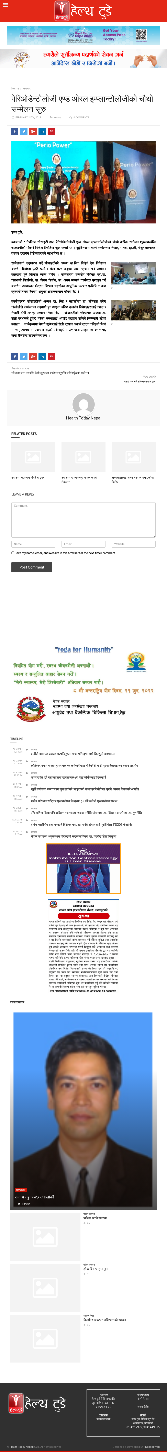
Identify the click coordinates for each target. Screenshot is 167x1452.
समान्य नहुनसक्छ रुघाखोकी (34, 1196)
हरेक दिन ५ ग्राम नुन (96, 1269)
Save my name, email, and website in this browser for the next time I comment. (65, 553)
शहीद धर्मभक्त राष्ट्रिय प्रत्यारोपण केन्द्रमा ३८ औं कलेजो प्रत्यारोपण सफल (74, 801)
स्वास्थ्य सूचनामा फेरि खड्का (28, 477)
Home (15, 88)
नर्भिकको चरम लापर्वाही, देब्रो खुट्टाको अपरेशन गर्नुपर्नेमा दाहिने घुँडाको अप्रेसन (50, 373)
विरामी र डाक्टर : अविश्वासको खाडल (105, 1320)
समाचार (27, 88)
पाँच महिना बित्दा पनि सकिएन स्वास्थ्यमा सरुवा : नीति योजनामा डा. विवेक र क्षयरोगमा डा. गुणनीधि (86, 812)
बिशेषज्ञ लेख (20, 1190)
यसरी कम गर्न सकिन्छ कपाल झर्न (140, 381)
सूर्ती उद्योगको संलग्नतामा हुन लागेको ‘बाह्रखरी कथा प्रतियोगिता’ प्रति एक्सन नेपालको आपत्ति (85, 789)
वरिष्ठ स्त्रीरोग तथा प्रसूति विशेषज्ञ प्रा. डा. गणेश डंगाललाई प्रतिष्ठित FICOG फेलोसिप (82, 824)
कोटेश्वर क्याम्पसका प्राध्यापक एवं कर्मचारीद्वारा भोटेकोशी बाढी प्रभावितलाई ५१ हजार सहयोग (84, 765)
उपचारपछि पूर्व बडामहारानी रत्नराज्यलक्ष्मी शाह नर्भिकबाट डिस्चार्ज (68, 777)
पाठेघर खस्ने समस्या (95, 1218)
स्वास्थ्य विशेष (89, 1316)
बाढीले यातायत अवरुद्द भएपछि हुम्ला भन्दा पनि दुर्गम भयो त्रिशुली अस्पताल (73, 754)
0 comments (81, 117)
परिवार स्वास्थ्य (89, 1214)
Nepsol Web (152, 1446)
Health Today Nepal (83, 418)
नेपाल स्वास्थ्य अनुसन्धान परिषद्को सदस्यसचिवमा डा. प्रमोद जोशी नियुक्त (73, 836)
